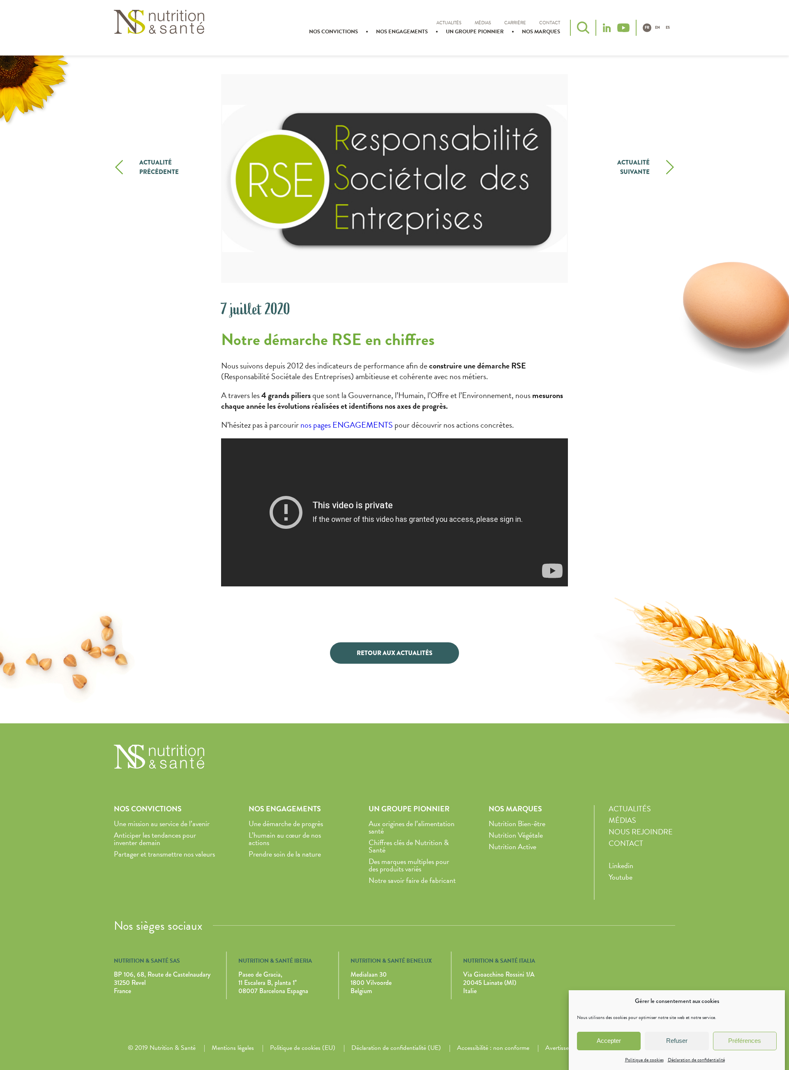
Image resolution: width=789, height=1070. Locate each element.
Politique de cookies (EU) (302, 1048)
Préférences (744, 1040)
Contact (549, 22)
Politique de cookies (644, 1059)
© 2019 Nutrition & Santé (162, 1048)
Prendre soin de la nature (285, 853)
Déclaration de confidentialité (696, 1059)
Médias (483, 22)
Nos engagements (402, 31)
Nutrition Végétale (516, 835)
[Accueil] (159, 27)
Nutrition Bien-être (517, 823)
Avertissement (563, 1048)
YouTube (623, 27)
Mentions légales (233, 1048)
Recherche (583, 27)
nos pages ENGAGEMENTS (346, 425)
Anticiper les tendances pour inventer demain (155, 838)
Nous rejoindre (641, 831)
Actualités (448, 22)
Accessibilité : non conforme (493, 1048)
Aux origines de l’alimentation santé (411, 827)
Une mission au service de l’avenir (162, 823)
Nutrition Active (512, 846)
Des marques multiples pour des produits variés (409, 865)
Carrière (515, 22)
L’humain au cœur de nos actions (285, 838)
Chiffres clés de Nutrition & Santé (409, 846)
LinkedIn (606, 27)
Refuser (676, 1040)
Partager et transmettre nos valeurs (164, 853)
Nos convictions (333, 31)
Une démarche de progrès (286, 823)
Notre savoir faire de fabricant (412, 880)
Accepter (609, 1040)
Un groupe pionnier (475, 31)
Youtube (620, 876)
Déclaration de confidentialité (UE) (396, 1048)
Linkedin (621, 865)
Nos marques (541, 31)
